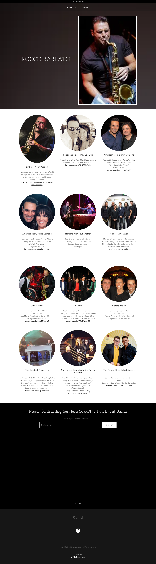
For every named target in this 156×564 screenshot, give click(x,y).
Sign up (109, 425)
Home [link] (69, 7)
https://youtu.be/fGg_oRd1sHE (37, 390)
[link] (78, 531)
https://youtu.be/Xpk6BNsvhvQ (37, 321)
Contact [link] (85, 7)
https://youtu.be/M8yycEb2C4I (119, 249)
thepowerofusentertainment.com (119, 385)
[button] (78, 504)
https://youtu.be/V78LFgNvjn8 (78, 393)
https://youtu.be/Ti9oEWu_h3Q (78, 321)
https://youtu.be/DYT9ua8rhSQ (119, 170)
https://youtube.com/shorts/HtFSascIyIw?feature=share (36, 183)
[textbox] (69, 425)
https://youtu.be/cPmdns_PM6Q (37, 249)
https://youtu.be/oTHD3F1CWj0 (78, 165)
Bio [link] (76, 7)
